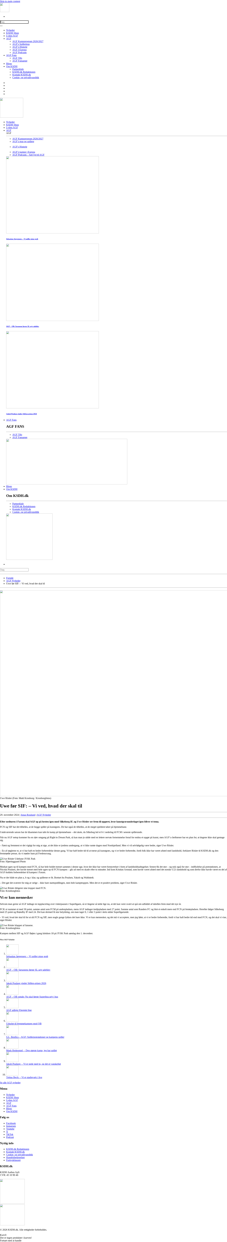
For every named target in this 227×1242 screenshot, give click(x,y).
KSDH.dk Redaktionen (23, 72)
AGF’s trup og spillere (23, 141)
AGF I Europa (19, 49)
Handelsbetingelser (15, 1157)
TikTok (9, 1134)
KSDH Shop (12, 33)
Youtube (10, 1129)
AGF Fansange (19, 60)
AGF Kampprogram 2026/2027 (27, 41)
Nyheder (10, 30)
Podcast (10, 1137)
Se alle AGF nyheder (10, 1082)
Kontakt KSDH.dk (21, 74)
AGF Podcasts (19, 52)
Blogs (9, 63)
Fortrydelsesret (13, 1160)
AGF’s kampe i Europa (23, 152)
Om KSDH (11, 66)
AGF (8, 38)
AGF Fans (11, 55)
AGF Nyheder (44, 815)
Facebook (11, 1123)
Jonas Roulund (28, 815)
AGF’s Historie (19, 47)
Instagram (11, 1126)
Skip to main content (10, 1)
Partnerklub (18, 69)
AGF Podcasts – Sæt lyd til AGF (28, 154)
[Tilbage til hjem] (4, 11)
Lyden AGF (12, 35)
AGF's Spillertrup (21, 44)
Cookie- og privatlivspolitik (25, 77)
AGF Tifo (17, 58)
